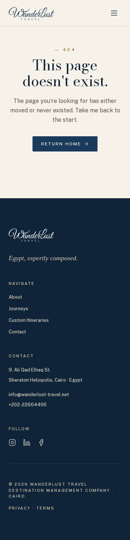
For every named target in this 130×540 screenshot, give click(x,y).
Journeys (18, 308)
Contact (17, 332)
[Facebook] (41, 442)
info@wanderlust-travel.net (39, 394)
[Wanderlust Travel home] (31, 13)
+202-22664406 (28, 404)
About (15, 297)
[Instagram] (12, 442)
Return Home (61, 143)
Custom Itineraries (29, 320)
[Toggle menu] (114, 13)
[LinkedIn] (26, 442)
